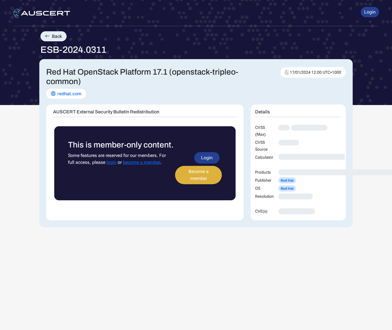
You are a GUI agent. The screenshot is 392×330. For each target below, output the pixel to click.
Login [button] (370, 12)
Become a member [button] (199, 175)
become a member (141, 162)
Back (56, 36)
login (111, 162)
